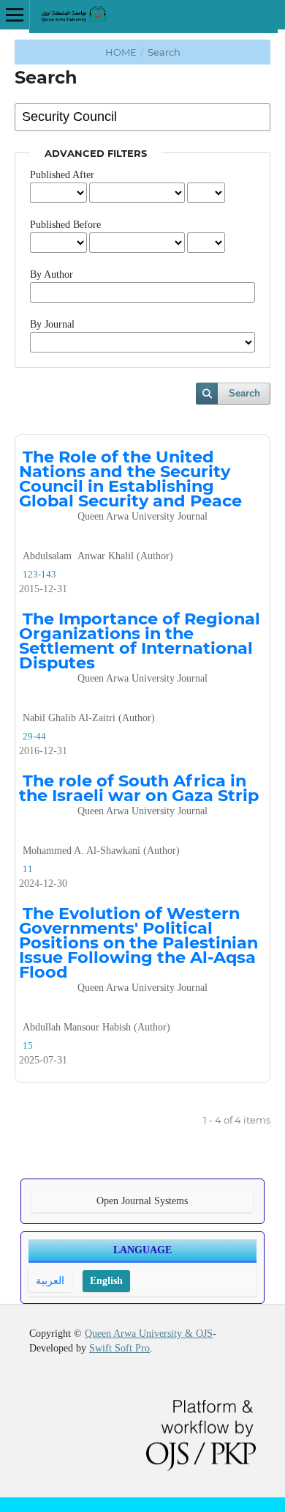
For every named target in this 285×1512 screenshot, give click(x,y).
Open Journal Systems (142, 1200)
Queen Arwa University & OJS (149, 1333)
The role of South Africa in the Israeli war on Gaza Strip (139, 793)
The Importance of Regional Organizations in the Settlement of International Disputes (139, 646)
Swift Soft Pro (119, 1348)
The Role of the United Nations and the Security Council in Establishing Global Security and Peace (130, 484)
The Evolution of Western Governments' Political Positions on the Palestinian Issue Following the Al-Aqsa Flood (138, 948)
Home (122, 52)
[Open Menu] (14, 14)
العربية (50, 1280)
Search (244, 393)
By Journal (52, 324)
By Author (51, 274)
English (106, 1280)
